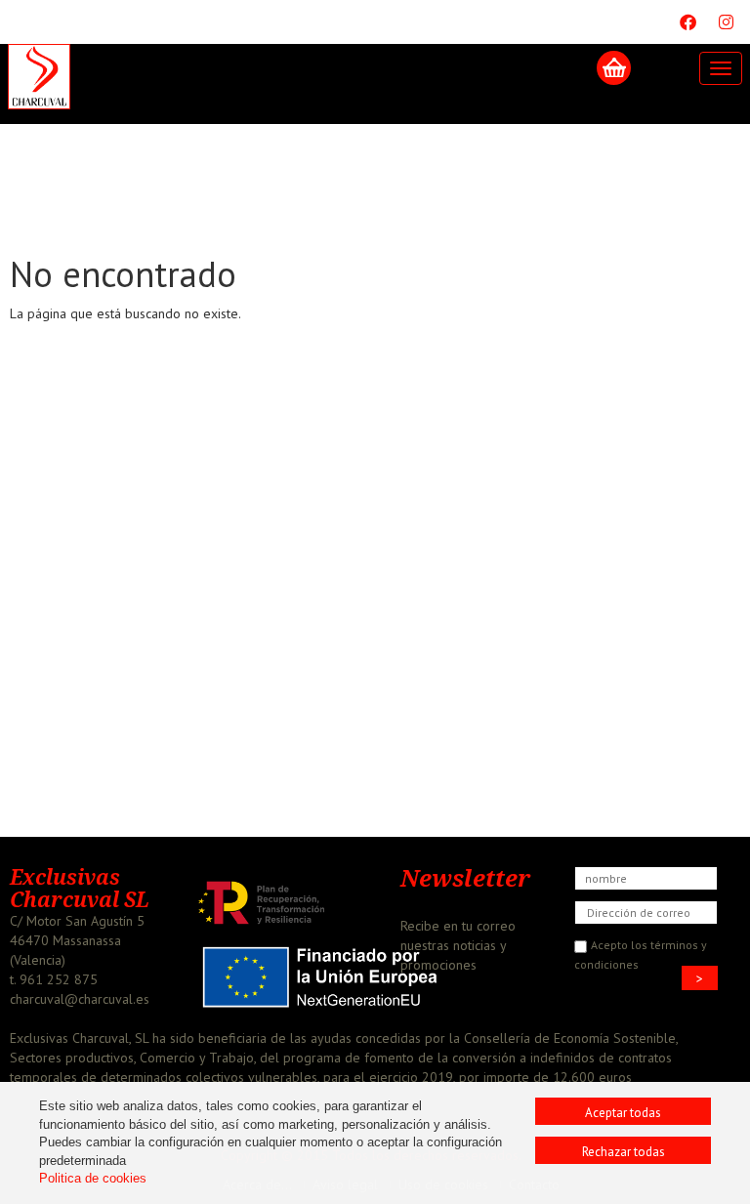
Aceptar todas (623, 1112)
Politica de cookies (92, 1178)
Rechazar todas (623, 1151)
